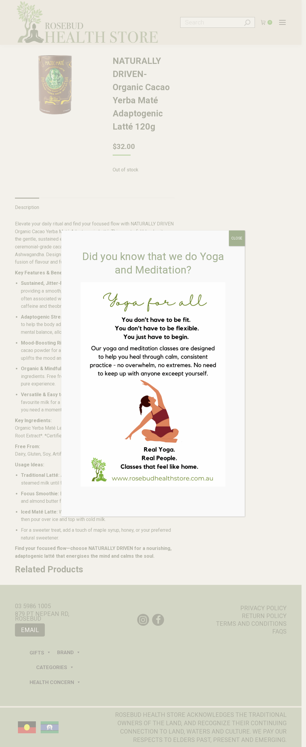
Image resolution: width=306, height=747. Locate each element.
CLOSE (236, 238)
